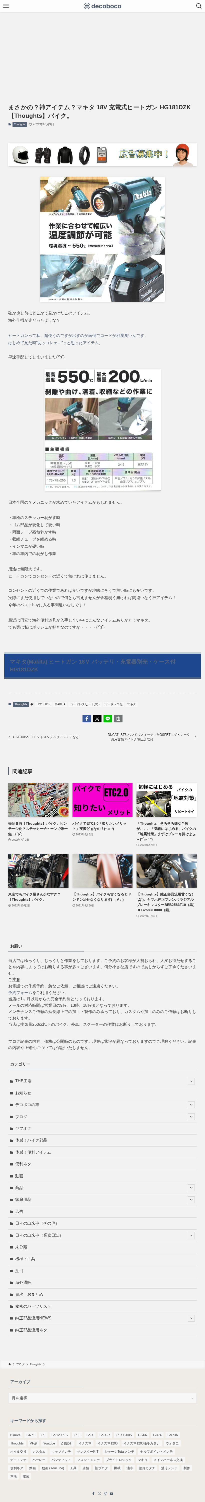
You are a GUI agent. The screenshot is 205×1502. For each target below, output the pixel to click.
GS (43, 1435)
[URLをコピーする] (118, 718)
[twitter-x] (99, 1493)
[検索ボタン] (199, 6)
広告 (19, 1211)
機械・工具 (25, 1259)
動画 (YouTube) (53, 1468)
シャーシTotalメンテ (119, 1451)
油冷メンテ (169, 1468)
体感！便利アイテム (33, 1152)
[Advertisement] (102, 50)
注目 (19, 1271)
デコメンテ (18, 1460)
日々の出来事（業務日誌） (39, 1235)
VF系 (33, 1443)
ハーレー (39, 1460)
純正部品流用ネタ (31, 1330)
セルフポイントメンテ (156, 1451)
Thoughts (20, 124)
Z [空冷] (66, 1443)
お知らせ (23, 1093)
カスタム (39, 1451)
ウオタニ (172, 1443)
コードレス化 (113, 704)
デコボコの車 (27, 1105)
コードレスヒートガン (85, 704)
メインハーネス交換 (168, 1460)
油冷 (129, 1468)
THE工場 (23, 1081)
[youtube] (111, 1493)
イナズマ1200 (108, 1443)
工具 (73, 1468)
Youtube (49, 1443)
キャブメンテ (61, 1451)
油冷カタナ (147, 1468)
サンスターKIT (87, 1451)
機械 (117, 1468)
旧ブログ (101, 1468)
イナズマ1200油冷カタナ (142, 1443)
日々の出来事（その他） (37, 1223)
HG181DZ (43, 704)
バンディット (61, 1460)
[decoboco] (103, 6)
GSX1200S (124, 1435)
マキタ (131, 704)
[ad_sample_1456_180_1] (102, 165)
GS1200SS (60, 1435)
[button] (86, 718)
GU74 (157, 1435)
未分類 (21, 1247)
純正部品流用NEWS (33, 1318)
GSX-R (105, 1435)
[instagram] (105, 1493)
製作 (187, 1468)
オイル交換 (18, 1451)
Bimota (15, 1435)
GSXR (142, 1435)
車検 (13, 1476)
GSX (90, 1435)
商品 (19, 1188)
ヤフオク (23, 1128)
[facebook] (93, 1493)
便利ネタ (23, 1164)
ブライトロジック (119, 1460)
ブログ (21, 1117)
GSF (77, 1435)
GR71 (30, 1435)
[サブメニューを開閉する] (191, 1081)
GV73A (173, 1435)
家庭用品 (23, 1199)
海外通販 (23, 1282)
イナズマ (85, 1443)
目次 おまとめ (29, 1294)
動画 (19, 1176)
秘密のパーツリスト (33, 1306)
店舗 (85, 1468)
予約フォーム (20, 992)
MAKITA (60, 704)
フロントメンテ (88, 1460)
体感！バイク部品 (31, 1140)
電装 (26, 1476)
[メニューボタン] (6, 6)
